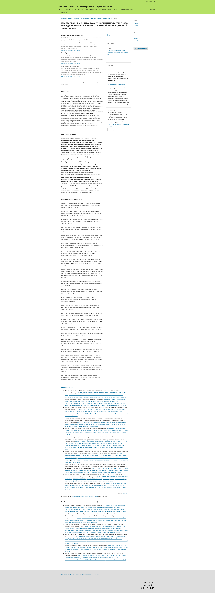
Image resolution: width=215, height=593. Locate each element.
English (136, 23)
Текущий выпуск (71, 9)
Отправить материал (141, 48)
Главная (63, 18)
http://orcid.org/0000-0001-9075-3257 (70, 76)
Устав (115, 9)
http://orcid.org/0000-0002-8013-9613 (70, 50)
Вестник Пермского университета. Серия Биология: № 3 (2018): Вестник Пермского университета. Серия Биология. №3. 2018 (96, 433)
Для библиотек (138, 41)
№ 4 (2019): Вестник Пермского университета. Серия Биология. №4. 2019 (93, 18)
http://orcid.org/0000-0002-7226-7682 (70, 63)
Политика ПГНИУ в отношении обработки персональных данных (80, 575)
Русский (136, 25)
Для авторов (137, 38)
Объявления (63, 12)
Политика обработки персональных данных (98, 9)
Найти (153, 9)
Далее (125, 493)
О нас (60, 9)
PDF (111, 35)
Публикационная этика (126, 9)
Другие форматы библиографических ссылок (116, 129)
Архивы (80, 9)
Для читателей (137, 36)
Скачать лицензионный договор (116, 84)
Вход (155, 1)
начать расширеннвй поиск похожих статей (85, 496)
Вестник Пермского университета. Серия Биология (85, 6)
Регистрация (148, 1)
